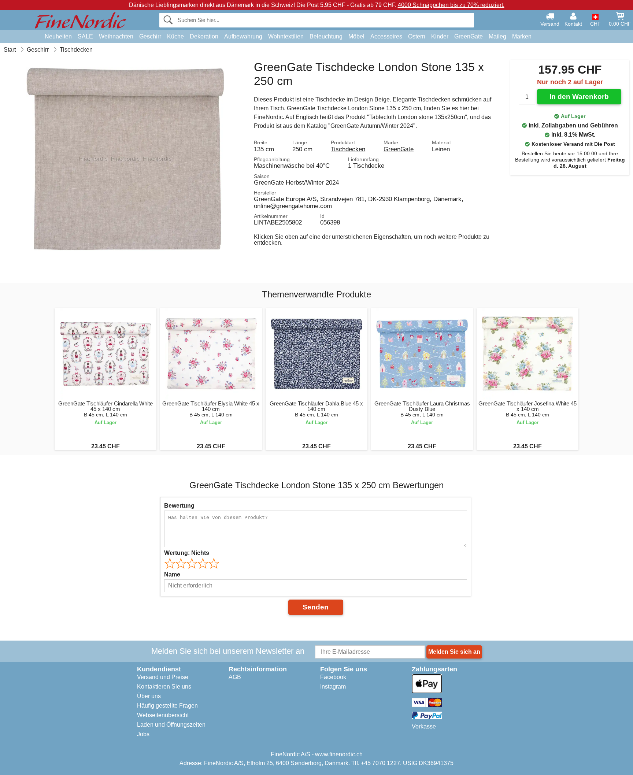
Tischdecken (348, 149)
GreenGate (468, 36)
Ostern (416, 36)
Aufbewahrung (243, 36)
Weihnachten (116, 36)
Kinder (439, 36)
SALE (85, 36)
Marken (522, 36)
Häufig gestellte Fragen (167, 705)
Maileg (497, 36)
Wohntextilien (286, 36)
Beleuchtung (326, 36)
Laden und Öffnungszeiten (171, 725)
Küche (175, 36)
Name (172, 574)
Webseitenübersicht (163, 715)
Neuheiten (58, 36)
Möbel (356, 36)
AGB (235, 677)
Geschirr (150, 36)
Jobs (143, 734)
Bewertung (179, 506)
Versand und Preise (162, 677)
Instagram (333, 686)
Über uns (149, 696)
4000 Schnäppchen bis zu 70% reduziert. (451, 5)
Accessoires (386, 36)
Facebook (333, 677)
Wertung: (186, 553)
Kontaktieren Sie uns (164, 686)
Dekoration (204, 36)
